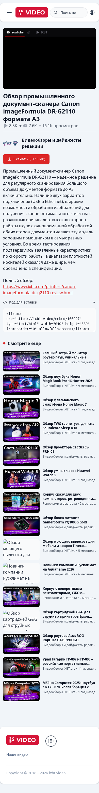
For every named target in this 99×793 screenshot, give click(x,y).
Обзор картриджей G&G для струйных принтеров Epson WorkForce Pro (66, 616)
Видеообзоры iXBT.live (59, 362)
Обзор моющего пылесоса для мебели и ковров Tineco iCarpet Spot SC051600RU (69, 545)
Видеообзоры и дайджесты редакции (71, 456)
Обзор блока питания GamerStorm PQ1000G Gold (65, 520)
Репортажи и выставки (60, 503)
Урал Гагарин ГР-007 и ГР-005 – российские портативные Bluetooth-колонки (68, 663)
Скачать (29, 159)
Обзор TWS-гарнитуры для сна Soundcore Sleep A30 (68, 425)
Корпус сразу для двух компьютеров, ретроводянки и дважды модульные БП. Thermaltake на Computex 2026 (69, 500)
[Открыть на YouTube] (29, 32)
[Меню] (9, 12)
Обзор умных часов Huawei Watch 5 (66, 472)
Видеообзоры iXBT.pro (59, 668)
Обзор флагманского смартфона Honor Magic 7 (65, 402)
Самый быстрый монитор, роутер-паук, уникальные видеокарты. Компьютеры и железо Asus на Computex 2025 (69, 359)
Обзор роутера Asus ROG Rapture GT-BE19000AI (63, 637)
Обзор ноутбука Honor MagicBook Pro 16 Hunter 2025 (67, 378)
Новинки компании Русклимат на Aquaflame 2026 (69, 567)
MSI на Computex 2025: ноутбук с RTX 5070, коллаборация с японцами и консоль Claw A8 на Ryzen (69, 689)
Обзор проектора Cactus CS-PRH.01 (66, 449)
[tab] (15, 32)
